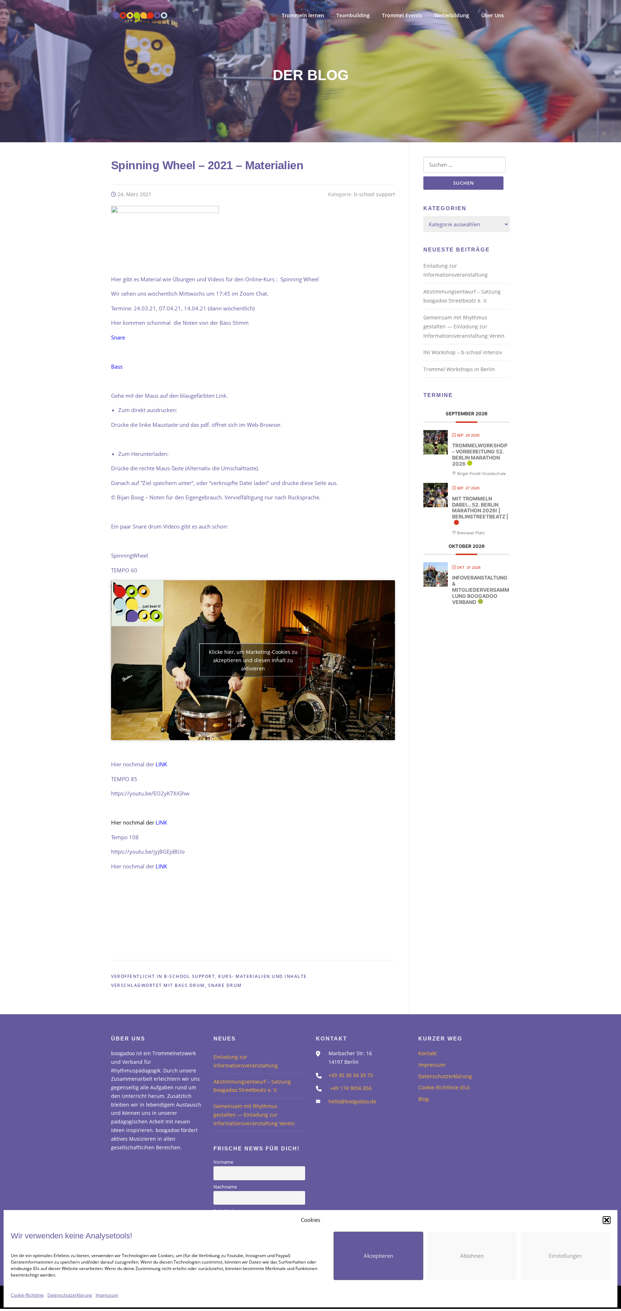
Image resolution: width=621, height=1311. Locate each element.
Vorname (223, 1162)
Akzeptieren (378, 1255)
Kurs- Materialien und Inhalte (262, 976)
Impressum (107, 1295)
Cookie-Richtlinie (27, 1295)
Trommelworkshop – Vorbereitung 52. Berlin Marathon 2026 (479, 454)
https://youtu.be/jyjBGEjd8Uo (148, 851)
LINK (161, 764)
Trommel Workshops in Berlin (459, 369)
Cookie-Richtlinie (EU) (443, 1087)
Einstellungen (565, 1255)
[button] (606, 1220)
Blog (423, 1098)
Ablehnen (472, 1255)
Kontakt (427, 1053)
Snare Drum (225, 985)
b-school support (374, 194)
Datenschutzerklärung (69, 1295)
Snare (118, 337)
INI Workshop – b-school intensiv (462, 352)
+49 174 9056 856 (351, 1088)
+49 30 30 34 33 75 (350, 1075)
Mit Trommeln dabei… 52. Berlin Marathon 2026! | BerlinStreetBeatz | (480, 507)
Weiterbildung (451, 15)
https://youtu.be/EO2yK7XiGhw (150, 793)
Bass (117, 366)
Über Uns (492, 15)
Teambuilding (353, 15)
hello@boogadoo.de (352, 1101)
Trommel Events (402, 15)
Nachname (225, 1187)
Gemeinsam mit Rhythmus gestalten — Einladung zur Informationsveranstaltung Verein (464, 326)
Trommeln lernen (303, 15)
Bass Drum (190, 985)
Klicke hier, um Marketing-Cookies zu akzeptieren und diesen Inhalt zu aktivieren (253, 660)
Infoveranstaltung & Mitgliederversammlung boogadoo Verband (480, 589)
